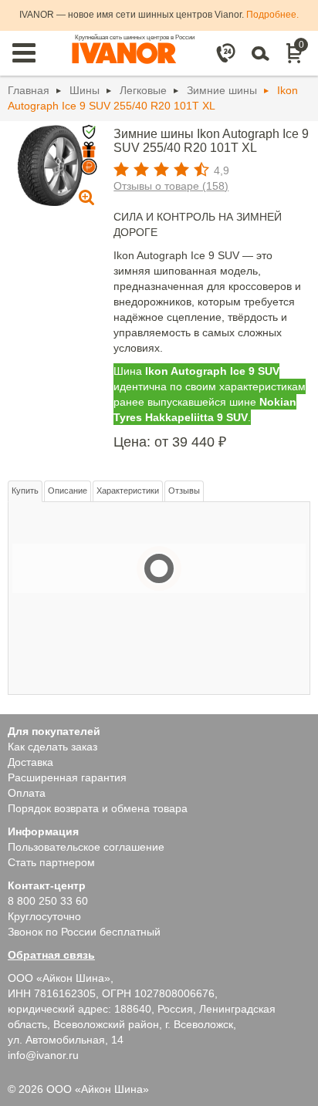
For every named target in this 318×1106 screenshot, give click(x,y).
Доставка (30, 762)
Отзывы (184, 490)
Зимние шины (222, 90)
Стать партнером (51, 862)
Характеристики (127, 490)
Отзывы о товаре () (170, 186)
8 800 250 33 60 (48, 901)
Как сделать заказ (52, 746)
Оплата (27, 793)
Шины (84, 90)
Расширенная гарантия (67, 777)
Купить (25, 490)
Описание (67, 490)
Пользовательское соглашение (86, 847)
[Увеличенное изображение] (50, 165)
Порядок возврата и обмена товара (98, 808)
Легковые (143, 90)
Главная (28, 90)
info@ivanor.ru (43, 1055)
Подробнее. (272, 14)
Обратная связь (51, 955)
